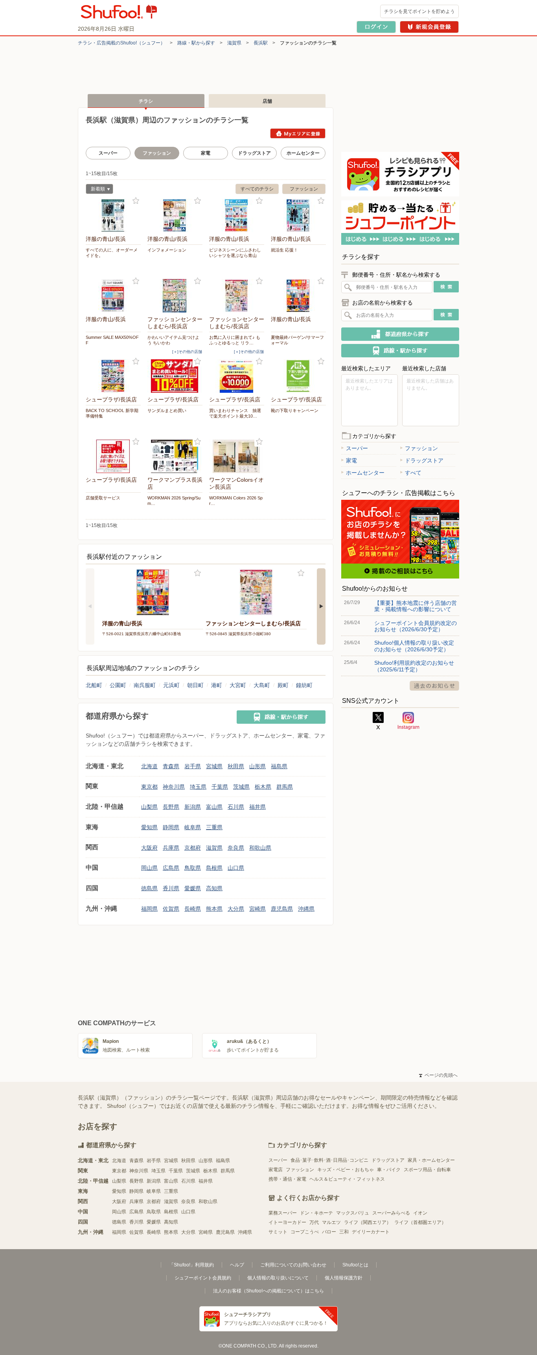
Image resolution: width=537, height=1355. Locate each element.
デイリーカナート (371, 1232)
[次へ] (321, 606)
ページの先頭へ (438, 1075)
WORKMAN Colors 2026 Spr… (236, 500)
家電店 (275, 1169)
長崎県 (192, 909)
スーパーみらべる (391, 1213)
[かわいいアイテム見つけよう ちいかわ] (174, 295)
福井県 (257, 807)
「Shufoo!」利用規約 (191, 1265)
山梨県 (149, 807)
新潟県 (192, 807)
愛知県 (149, 827)
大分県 (236, 909)
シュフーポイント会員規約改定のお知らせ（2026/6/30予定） (415, 626)
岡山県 (149, 868)
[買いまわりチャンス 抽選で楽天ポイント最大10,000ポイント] (236, 376)
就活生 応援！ (284, 250)
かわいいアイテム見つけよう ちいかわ (173, 340)
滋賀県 (234, 43)
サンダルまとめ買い (166, 410)
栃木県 (263, 787)
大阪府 (149, 848)
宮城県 (214, 766)
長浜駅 (261, 43)
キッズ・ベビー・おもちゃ (345, 1169)
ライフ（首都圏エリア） (420, 1222)
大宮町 (238, 685)
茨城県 (241, 787)
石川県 (236, 807)
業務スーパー (282, 1213)
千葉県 (219, 787)
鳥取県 (192, 868)
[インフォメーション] (174, 215)
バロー (329, 1232)
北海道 (149, 766)
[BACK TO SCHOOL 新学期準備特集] (113, 376)
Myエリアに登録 (298, 133)
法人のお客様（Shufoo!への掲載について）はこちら (268, 1291)
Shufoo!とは (355, 1265)
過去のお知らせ (434, 686)
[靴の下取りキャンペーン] (298, 376)
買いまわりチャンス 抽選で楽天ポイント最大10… (235, 413)
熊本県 (214, 909)
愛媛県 (192, 888)
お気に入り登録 (136, 201)
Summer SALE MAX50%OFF (112, 340)
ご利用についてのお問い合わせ (293, 1265)
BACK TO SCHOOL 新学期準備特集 (112, 413)
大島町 (262, 685)
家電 (205, 153)
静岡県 (171, 827)
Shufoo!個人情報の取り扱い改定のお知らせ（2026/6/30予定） (414, 646)
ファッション (304, 189)
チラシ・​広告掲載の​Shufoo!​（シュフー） (121, 43)
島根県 (214, 868)
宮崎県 (257, 909)
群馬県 (284, 787)
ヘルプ (237, 1265)
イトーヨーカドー (287, 1222)
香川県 (171, 888)
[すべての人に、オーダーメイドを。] (113, 215)
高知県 (214, 888)
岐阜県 (192, 827)
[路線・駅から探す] (281, 717)
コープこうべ (305, 1232)
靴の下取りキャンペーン (294, 410)
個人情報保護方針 (343, 1278)
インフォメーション (166, 250)
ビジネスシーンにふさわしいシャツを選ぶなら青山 (235, 253)
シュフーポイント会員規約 (203, 1278)
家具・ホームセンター (431, 1160)
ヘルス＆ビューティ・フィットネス (347, 1179)
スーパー (108, 153)
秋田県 (236, 766)
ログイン (376, 27)
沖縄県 (306, 909)
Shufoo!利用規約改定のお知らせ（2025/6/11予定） (414, 666)
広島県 (171, 868)
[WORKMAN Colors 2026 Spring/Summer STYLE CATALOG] (236, 456)
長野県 (171, 807)
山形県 (257, 766)
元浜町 (171, 685)
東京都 (149, 787)
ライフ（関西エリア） (367, 1222)
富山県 (214, 807)
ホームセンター (303, 153)
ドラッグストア (254, 153)
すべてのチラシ (257, 189)
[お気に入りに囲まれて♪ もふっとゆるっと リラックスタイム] (236, 295)
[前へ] (90, 606)
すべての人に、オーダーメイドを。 (112, 253)
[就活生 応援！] (298, 215)
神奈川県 (174, 787)
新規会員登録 (429, 27)
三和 (344, 1232)
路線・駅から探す (196, 43)
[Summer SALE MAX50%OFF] (113, 295)
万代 (314, 1222)
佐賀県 (171, 909)
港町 (216, 685)
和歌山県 (260, 848)
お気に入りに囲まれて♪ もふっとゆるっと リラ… (234, 340)
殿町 (283, 685)
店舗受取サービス (103, 497)
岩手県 (192, 766)
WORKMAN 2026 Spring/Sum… (173, 500)
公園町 (118, 685)
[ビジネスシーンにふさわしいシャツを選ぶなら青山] (236, 215)
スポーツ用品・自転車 (427, 1169)
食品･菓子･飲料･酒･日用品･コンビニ (329, 1160)
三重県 (214, 827)
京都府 (192, 848)
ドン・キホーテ (316, 1213)
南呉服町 (145, 685)
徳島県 (149, 888)
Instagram (408, 721)
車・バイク (389, 1169)
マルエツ (331, 1222)
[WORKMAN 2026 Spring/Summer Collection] (174, 456)
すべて (413, 473)
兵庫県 (171, 848)
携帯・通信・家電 (287, 1179)
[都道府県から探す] (400, 334)
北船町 (94, 685)
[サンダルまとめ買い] (174, 376)
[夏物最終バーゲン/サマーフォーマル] (298, 295)
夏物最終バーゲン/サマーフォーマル (297, 340)
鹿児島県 (282, 909)
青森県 (171, 766)
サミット (277, 1232)
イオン (420, 1213)
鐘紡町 (304, 685)
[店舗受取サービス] (113, 456)
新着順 (95, 190)
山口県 (236, 868)
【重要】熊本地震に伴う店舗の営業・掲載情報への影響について (415, 606)
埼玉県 (198, 787)
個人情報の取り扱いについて (278, 1278)
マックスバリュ (352, 1213)
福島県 (279, 766)
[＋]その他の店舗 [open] (187, 351)
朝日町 (195, 685)
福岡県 (149, 909)
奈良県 (236, 848)
